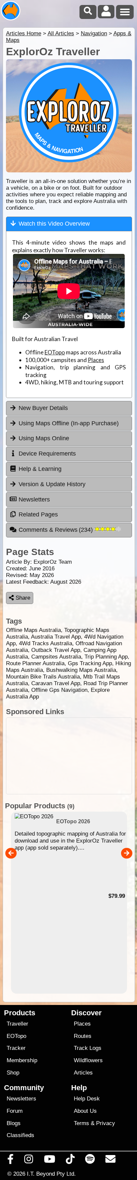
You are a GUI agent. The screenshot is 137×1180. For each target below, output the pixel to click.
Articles (83, 1073)
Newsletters (21, 1098)
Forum (15, 1111)
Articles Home (23, 33)
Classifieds (20, 1135)
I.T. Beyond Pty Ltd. (51, 1173)
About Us (85, 1111)
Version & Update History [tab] (52, 484)
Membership (22, 1060)
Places (96, 359)
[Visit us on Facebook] (10, 1160)
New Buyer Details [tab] (43, 408)
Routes (82, 1036)
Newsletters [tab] (34, 499)
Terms (81, 1123)
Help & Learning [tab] (40, 469)
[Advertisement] (69, 755)
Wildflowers (88, 1060)
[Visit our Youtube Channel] (49, 1160)
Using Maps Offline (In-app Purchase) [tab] (69, 423)
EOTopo (55, 352)
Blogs (14, 1123)
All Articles (61, 33)
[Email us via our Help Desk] (110, 1160)
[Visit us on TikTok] (70, 1160)
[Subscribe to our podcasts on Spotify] (90, 1160)
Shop (13, 1073)
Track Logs (87, 1048)
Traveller (17, 1024)
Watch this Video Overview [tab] (54, 223)
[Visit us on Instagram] (29, 1160)
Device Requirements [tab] (47, 453)
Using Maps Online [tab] (44, 438)
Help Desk (87, 1098)
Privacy (105, 1123)
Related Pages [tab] (38, 514)
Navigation (94, 33)
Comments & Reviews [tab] (57, 529)
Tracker (16, 1048)
